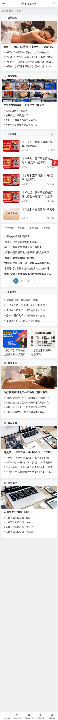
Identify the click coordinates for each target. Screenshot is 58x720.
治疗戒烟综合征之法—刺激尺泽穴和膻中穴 (27, 402)
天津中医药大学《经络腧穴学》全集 (25, 310)
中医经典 (11, 291)
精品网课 (11, 134)
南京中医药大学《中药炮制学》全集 (25, 315)
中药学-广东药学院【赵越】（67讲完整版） (28, 52)
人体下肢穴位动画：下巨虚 (19, 531)
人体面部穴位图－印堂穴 (18, 512)
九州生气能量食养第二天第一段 (21, 124)
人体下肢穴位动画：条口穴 (19, 527)
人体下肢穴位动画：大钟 (18, 522)
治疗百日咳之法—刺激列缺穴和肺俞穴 (25, 411)
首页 (18, 10)
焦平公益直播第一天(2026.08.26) (24, 105)
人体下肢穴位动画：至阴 (18, 517)
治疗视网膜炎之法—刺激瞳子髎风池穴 (26, 392)
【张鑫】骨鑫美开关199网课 (38, 209)
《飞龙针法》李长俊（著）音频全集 (25, 305)
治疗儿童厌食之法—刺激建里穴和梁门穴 (26, 407)
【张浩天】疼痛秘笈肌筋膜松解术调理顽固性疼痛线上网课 (14, 354)
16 (35, 280)
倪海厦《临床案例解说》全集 (22, 299)
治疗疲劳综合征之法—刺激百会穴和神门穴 (27, 397)
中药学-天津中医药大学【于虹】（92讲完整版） (30, 57)
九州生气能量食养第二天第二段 (21, 120)
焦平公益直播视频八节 (17, 115)
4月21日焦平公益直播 (17, 110)
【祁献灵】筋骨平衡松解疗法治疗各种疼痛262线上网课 (37, 196)
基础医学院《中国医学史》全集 (23, 320)
